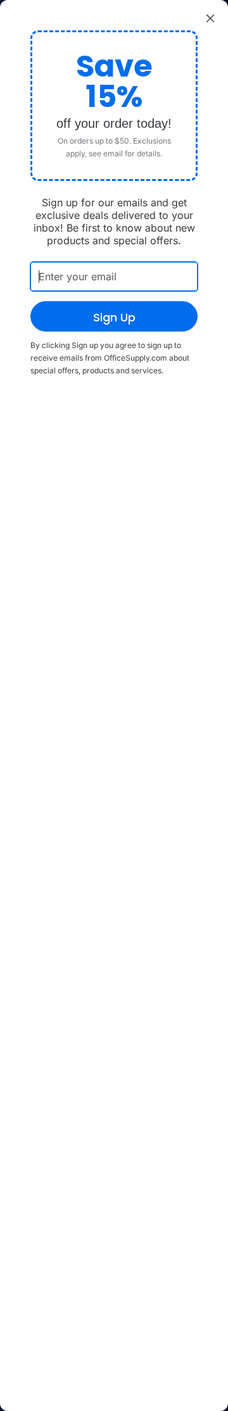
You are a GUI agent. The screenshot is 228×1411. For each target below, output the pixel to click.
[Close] (210, 17)
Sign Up (114, 317)
